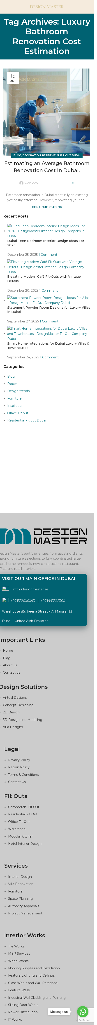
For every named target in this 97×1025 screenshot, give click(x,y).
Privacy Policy (19, 760)
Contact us (11, 672)
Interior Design (20, 877)
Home (8, 651)
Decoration (32, 155)
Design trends (18, 391)
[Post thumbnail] (48, 231)
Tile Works (16, 946)
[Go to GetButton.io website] (83, 1020)
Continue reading (47, 207)
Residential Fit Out (22, 814)
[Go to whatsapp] (82, 1011)
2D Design (11, 712)
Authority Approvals (23, 906)
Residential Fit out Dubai (61, 155)
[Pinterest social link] (55, 181)
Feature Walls (19, 990)
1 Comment (48, 255)
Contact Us (17, 782)
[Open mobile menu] (5, 6)
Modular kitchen (21, 836)
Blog (17, 155)
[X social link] (49, 181)
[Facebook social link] (44, 181)
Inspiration (15, 406)
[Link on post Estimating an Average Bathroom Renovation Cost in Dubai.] (46, 112)
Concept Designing (18, 705)
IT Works (15, 1020)
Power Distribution (23, 1012)
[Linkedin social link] (60, 181)
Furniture (14, 398)
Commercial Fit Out (23, 807)
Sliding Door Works (23, 1005)
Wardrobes (16, 829)
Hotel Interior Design (25, 844)
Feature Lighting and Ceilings (31, 975)
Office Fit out (17, 413)
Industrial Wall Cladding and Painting (37, 998)
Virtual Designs (15, 698)
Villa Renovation (20, 884)
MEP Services (19, 954)
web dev (31, 183)
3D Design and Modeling (22, 720)
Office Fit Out (19, 822)
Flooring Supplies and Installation (34, 968)
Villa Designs (13, 727)
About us (10, 665)
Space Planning (20, 899)
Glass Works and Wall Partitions (32, 983)
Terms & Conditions (23, 775)
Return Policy (19, 767)
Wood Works (18, 961)
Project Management (25, 913)
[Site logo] (47, 7)
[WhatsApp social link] (66, 181)
